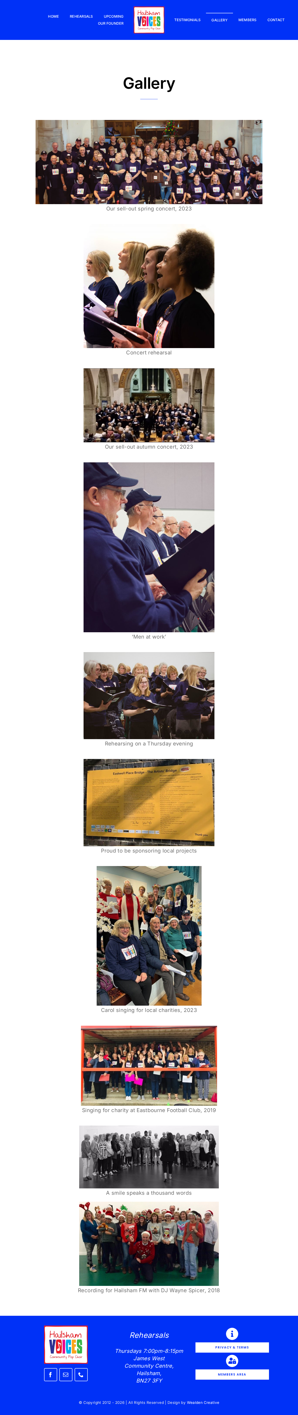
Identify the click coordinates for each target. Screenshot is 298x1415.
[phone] (81, 1374)
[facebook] (50, 1374)
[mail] (65, 1374)
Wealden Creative (203, 1402)
